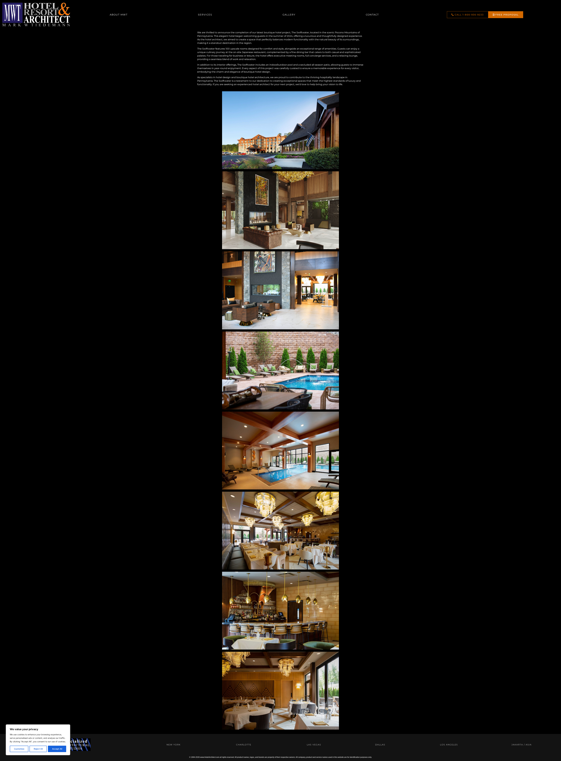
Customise (19, 749)
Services (205, 14)
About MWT (119, 14)
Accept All (57, 749)
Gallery (289, 14)
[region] (38, 739)
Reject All (38, 749)
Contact (372, 14)
